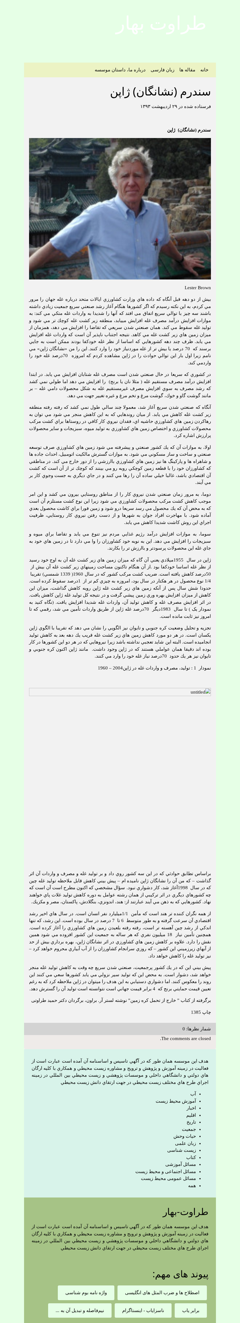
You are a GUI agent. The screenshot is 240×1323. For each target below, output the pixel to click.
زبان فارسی (162, 69)
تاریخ (191, 1122)
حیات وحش (184, 1136)
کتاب (191, 1157)
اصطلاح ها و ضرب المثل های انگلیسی (162, 1292)
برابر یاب (190, 1310)
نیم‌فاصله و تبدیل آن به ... (80, 1310)
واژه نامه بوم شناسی (86, 1292)
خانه (204, 69)
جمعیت (189, 1129)
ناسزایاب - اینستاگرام (143, 1310)
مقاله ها (187, 69)
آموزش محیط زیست (176, 1101)
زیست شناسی (181, 1150)
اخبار (191, 1107)
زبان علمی (185, 1143)
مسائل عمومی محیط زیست (168, 1178)
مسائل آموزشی (180, 1164)
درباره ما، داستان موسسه (120, 69)
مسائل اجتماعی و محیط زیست (165, 1171)
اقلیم (191, 1115)
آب (193, 1093)
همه (192, 1185)
